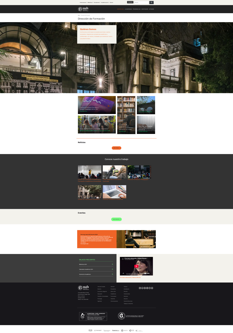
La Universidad (128, 9)
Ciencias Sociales (101, 286)
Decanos (126, 298)
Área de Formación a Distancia (113, 199)
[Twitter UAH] (147, 288)
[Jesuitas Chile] (116, 330)
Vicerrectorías (127, 293)
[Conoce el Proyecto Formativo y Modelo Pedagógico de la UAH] (97, 105)
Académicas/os (104, 2)
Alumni (111, 2)
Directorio (126, 296)
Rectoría (125, 291)
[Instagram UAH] (142, 288)
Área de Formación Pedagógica (138, 179)
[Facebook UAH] (145, 288)
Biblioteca (90, 2)
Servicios (130, 2)
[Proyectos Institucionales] (146, 105)
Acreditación (126, 289)
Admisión (113, 286)
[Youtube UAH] (150, 288)
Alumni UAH (113, 291)
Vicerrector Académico (85, 274)
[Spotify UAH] (152, 288)
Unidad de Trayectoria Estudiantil (89, 199)
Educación (100, 293)
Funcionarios (113, 296)
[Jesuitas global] (124, 330)
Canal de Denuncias (128, 301)
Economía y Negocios (102, 291)
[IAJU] (98, 330)
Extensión (151, 9)
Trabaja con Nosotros (128, 303)
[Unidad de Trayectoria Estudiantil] (97, 124)
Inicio (79, 15)
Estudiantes (96, 2)
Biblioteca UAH (83, 264)
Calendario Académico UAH (86, 269)
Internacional (83, 2)
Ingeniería (100, 301)
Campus (125, 286)
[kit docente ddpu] (136, 239)
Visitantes (113, 298)
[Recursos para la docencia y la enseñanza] (146, 125)
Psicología (100, 298)
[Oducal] (139, 330)
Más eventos (116, 219)
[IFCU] (131, 330)
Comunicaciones (114, 301)
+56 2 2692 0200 (84, 299)
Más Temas (116, 148)
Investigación (144, 9)
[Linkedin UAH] (140, 288)
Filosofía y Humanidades (103, 296)
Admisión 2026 (120, 9)
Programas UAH (137, 9)
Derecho (99, 289)
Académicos (113, 293)
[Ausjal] (90, 330)
